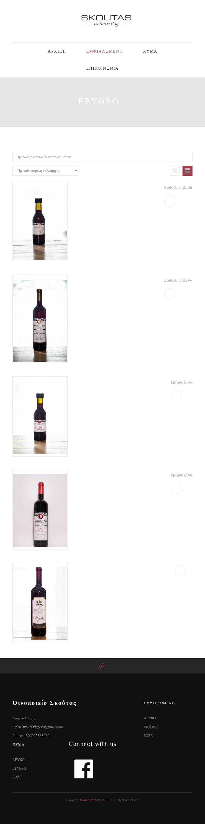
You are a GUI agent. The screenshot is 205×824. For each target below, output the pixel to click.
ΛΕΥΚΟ (150, 718)
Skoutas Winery (90, 800)
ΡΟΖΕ (148, 736)
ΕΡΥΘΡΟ (150, 727)
